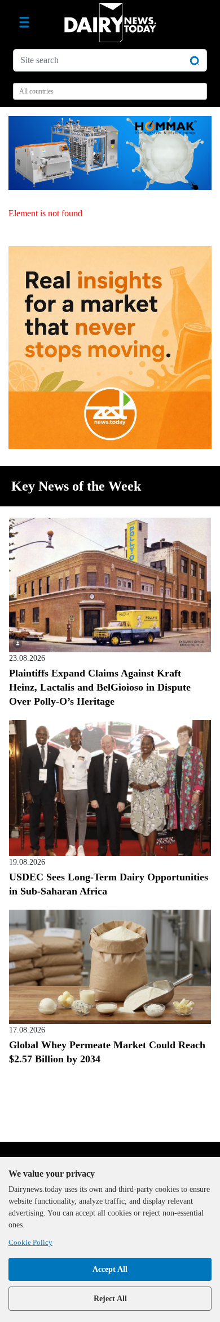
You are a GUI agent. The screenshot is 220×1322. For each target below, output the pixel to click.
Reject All (110, 1298)
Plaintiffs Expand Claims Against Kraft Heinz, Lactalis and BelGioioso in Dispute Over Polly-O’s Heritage (100, 687)
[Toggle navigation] (24, 22)
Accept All (110, 1269)
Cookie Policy (30, 1242)
